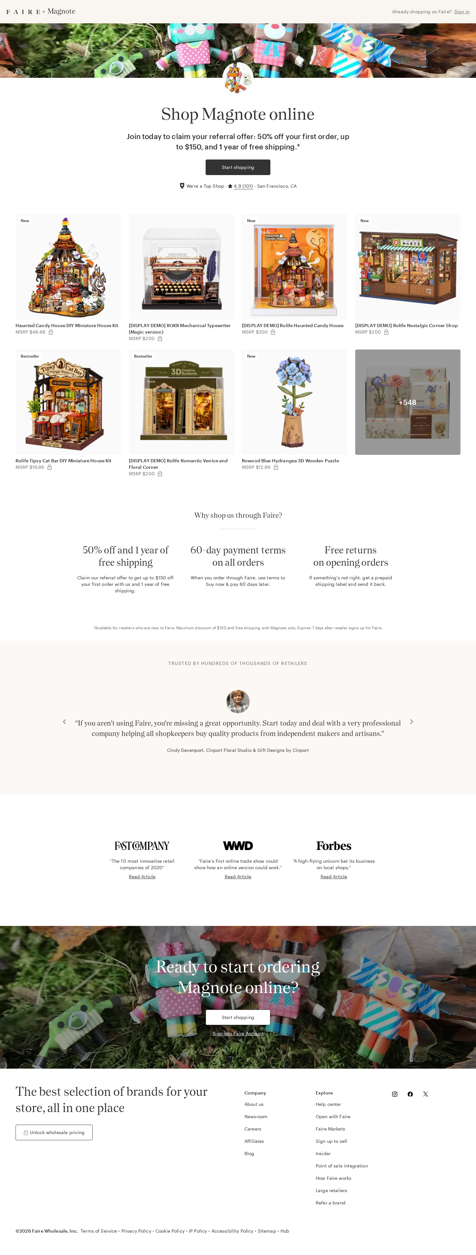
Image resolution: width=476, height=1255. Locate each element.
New (25, 220)
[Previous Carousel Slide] (64, 721)
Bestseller (30, 356)
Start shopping (238, 167)
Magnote (278, 627)
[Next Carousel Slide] (411, 721)
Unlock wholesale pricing (57, 1132)
